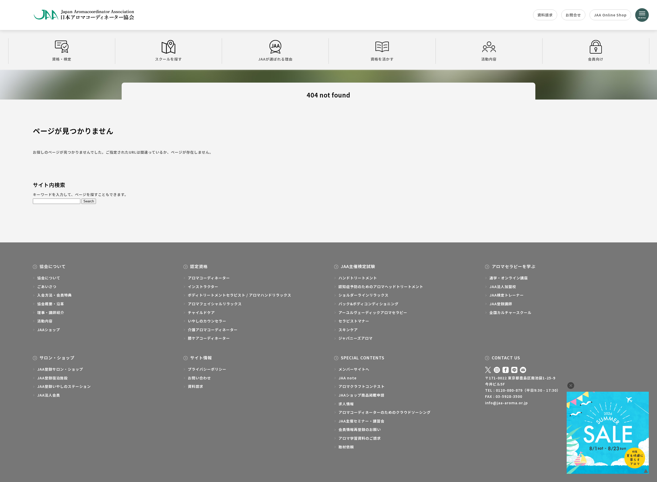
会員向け (595, 59)
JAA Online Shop (610, 14)
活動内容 (489, 59)
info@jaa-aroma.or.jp (506, 402)
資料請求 (545, 14)
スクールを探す (168, 59)
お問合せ (573, 14)
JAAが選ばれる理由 (275, 59)
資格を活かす (382, 59)
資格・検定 (61, 59)
